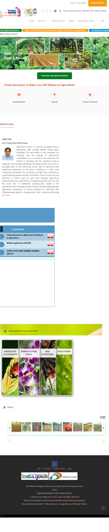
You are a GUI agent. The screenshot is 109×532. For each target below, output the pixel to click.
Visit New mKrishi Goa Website (54, 75)
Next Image (104, 441)
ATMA (71, 21)
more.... (8, 195)
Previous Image (10, 441)
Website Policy (59, 468)
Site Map (47, 468)
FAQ (39, 468)
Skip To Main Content (9, 34)
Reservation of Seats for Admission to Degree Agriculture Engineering (46, 30)
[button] (8, 56)
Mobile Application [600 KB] (19, 243)
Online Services (58, 21)
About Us (42, 21)
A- (43, 11)
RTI (102, 21)
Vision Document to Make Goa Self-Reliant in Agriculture (39, 84)
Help (70, 468)
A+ (51, 11)
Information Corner (86, 21)
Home (31, 21)
